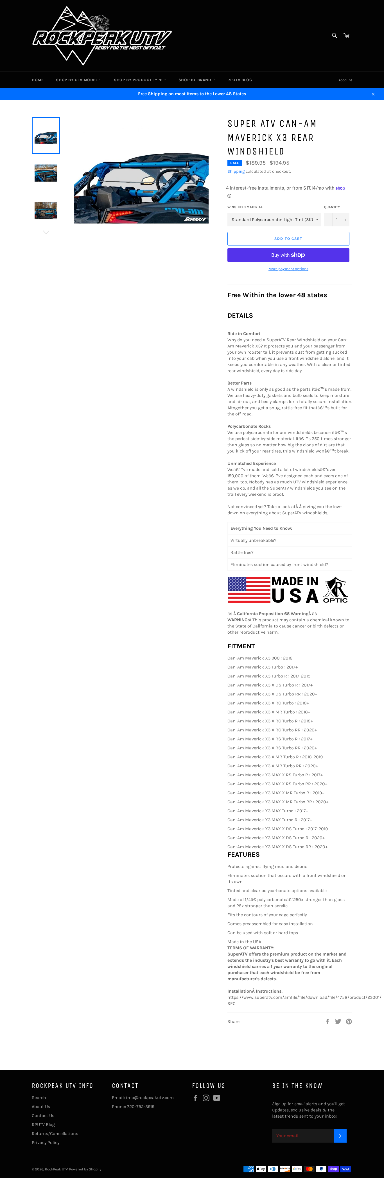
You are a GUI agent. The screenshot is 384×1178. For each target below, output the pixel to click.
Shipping (236, 171)
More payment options (288, 269)
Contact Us (43, 1115)
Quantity (332, 207)
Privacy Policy (45, 1142)
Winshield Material (245, 207)
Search (39, 1097)
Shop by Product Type (139, 80)
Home (38, 80)
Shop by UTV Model (77, 80)
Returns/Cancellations (55, 1133)
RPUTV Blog (239, 80)
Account (345, 80)
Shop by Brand (196, 80)
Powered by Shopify (85, 1169)
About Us (41, 1106)
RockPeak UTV (56, 1169)
